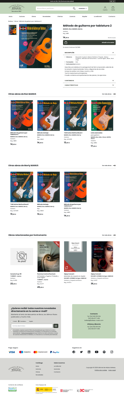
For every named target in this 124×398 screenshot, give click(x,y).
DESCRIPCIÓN (69, 53)
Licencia (72, 16)
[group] (35, 46)
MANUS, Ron (67, 29)
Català (15, 321)
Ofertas (60, 16)
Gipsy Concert (69, 274)
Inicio (10, 16)
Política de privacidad (26, 333)
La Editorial (57, 366)
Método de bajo (43, 133)
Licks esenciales (96, 133)
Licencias (57, 369)
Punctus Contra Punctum (46, 274)
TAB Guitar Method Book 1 (73, 133)
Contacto (111, 16)
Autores (22, 16)
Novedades (47, 16)
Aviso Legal (112, 370)
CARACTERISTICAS (71, 85)
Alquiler (84, 16)
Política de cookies (101, 370)
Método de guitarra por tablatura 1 (18, 133)
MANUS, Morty (77, 29)
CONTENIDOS (69, 81)
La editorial (98, 16)
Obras (34, 16)
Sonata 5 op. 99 (15, 274)
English (31, 321)
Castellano (23, 321)
